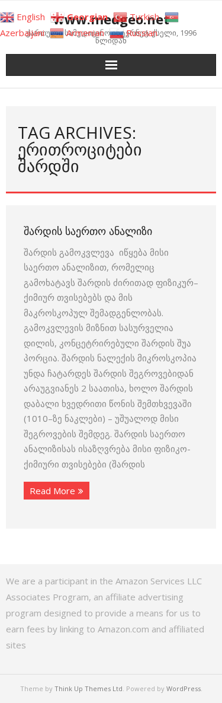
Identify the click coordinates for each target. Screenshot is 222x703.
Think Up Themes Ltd (88, 688)
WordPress (183, 688)
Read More (52, 491)
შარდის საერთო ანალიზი (88, 231)
